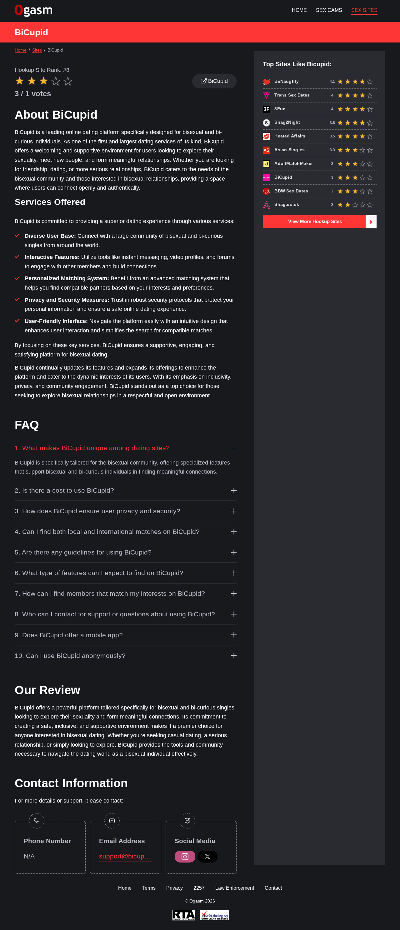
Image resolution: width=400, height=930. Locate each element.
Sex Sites (364, 10)
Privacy (174, 888)
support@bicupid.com (125, 856)
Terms (149, 888)
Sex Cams (329, 10)
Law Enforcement (234, 888)
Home (299, 10)
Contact (273, 888)
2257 (199, 888)
